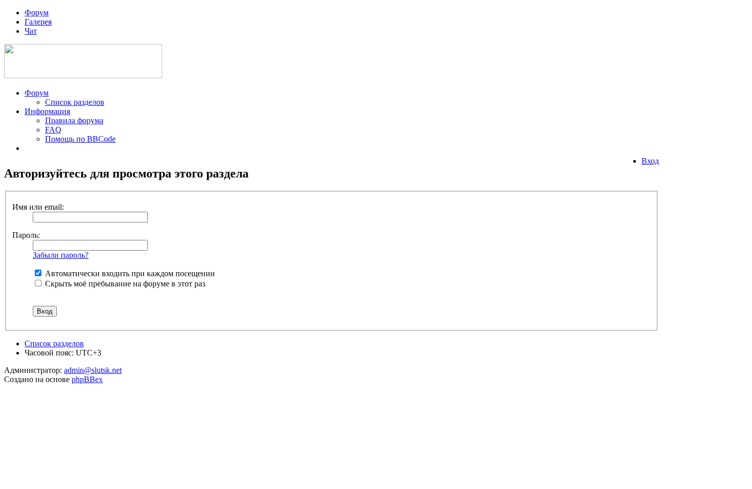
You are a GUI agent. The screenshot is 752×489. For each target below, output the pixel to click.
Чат (31, 31)
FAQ (53, 129)
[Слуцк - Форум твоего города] (83, 75)
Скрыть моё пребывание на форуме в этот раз (124, 283)
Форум (37, 12)
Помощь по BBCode (80, 139)
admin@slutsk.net (93, 370)
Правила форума (74, 120)
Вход (650, 161)
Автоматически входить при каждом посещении (129, 273)
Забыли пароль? (61, 255)
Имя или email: (38, 207)
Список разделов (74, 102)
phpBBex (87, 379)
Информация (47, 111)
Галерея (38, 21)
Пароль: (26, 235)
